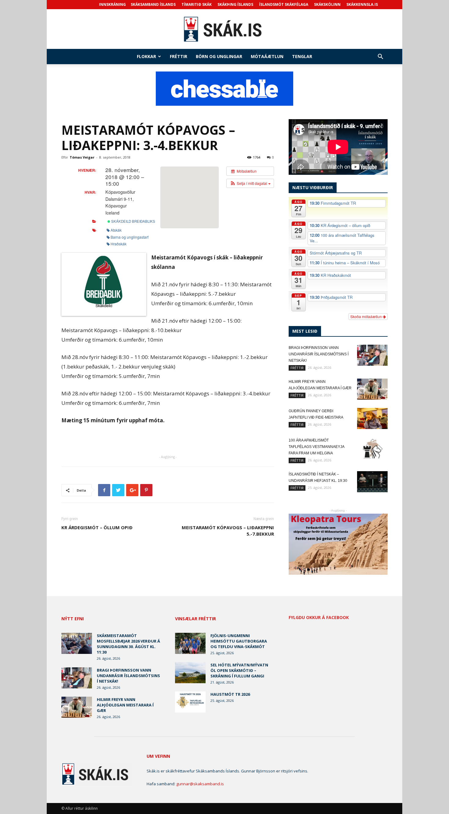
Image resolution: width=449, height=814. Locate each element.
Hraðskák (118, 243)
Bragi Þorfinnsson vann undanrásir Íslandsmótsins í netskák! (319, 354)
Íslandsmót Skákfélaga (283, 4)
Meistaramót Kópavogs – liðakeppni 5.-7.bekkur (228, 530)
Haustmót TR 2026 (230, 694)
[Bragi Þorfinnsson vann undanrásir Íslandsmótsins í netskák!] (372, 355)
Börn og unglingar (219, 56)
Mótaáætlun (267, 56)
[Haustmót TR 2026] (190, 702)
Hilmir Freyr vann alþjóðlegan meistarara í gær (125, 705)
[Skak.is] (224, 29)
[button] (380, 57)
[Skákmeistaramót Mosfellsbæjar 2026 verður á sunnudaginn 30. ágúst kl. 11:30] (76, 643)
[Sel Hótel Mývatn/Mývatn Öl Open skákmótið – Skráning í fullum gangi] (190, 672)
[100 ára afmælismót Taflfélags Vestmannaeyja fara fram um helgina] (372, 447)
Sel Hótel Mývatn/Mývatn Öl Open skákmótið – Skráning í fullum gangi (239, 670)
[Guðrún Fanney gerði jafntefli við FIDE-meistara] (372, 418)
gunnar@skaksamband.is (200, 784)
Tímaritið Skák (196, 4)
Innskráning (112, 4)
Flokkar (146, 56)
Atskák (116, 230)
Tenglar (302, 56)
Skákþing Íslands (235, 4)
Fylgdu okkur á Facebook (319, 617)
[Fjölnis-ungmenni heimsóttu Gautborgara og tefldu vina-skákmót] (190, 643)
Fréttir (178, 56)
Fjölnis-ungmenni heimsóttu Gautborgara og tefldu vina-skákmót (238, 641)
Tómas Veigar (82, 157)
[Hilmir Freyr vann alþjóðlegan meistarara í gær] (372, 389)
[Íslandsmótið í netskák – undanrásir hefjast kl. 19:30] (372, 481)
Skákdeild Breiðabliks (132, 221)
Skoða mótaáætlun (366, 316)
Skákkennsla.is (362, 4)
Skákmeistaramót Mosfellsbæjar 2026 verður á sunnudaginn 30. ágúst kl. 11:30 (128, 644)
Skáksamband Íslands (153, 4)
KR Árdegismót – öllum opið (97, 527)
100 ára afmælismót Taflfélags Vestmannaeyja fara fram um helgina (316, 446)
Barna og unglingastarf (129, 237)
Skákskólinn (327, 4)
